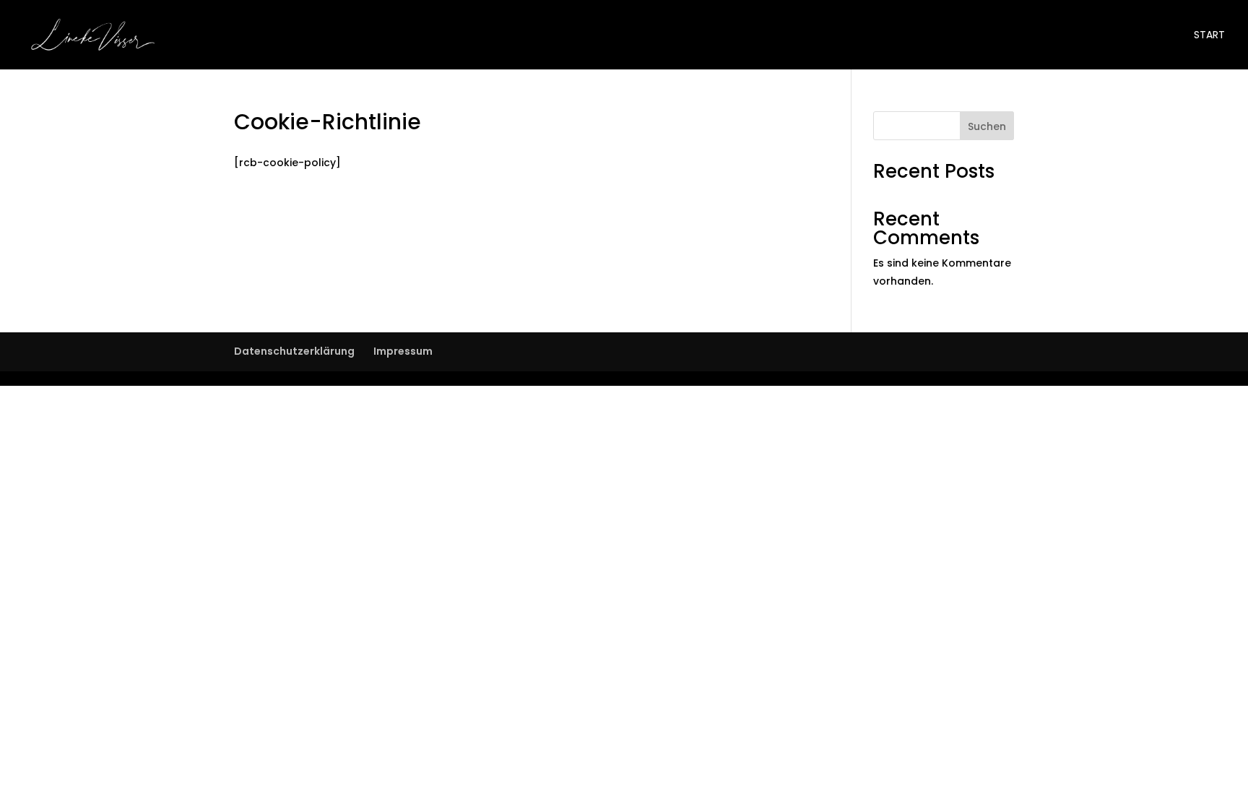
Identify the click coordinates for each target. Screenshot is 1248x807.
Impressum (403, 351)
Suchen (987, 126)
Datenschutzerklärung (294, 351)
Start (1209, 36)
